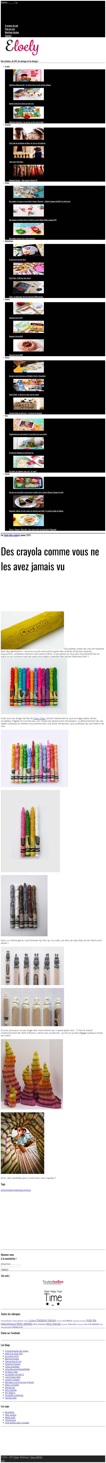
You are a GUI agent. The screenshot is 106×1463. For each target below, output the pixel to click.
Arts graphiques (6, 1320)
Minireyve (10, 1387)
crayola (7, 1190)
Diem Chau (39, 718)
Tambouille (10, 1397)
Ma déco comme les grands (19, 1382)
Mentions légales (12, 32)
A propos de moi (11, 25)
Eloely (16, 1457)
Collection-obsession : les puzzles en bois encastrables (26, 122)
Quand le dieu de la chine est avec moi (21, 103)
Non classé (64, 1324)
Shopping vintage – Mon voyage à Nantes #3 (23, 180)
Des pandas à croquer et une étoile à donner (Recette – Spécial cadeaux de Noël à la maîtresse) (39, 201)
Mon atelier (14, 535)
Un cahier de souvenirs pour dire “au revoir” (23, 471)
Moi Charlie (11, 1390)
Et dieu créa (11, 1371)
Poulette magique (14, 1395)
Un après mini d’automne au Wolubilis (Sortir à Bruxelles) (27, 376)
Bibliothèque (9, 241)
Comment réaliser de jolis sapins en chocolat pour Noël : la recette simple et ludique (36, 511)
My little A (10, 1392)
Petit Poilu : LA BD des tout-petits (20, 278)
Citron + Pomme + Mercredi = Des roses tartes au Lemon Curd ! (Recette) (32, 529)
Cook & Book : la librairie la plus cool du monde (24, 394)
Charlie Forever (12, 1364)
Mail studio (10, 1414)
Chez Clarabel (12, 1366)
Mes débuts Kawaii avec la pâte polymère (22, 238)
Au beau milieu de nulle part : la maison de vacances (25, 413)
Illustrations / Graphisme (79, 1320)
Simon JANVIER (36, 1457)
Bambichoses (12, 1358)
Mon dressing (39, 1324)
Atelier (7, 183)
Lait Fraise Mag (12, 1377)
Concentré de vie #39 (16, 355)
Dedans (7, 299)
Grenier (7, 66)
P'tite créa (72, 1324)
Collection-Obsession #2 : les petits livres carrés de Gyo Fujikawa (30, 85)
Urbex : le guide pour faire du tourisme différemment (26, 296)
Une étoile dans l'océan (17, 1422)
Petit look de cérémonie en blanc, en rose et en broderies (27, 143)
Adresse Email (5, 1264)
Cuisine (7, 474)
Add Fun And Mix (14, 1353)
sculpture (26, 1190)
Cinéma (26, 1320)
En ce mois (59, 1320)
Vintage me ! (17, 1327)
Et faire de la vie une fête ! (17, 259)
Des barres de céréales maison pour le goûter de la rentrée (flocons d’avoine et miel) (36, 492)
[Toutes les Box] (53, 1282)
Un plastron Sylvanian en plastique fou (21, 453)
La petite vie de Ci (14, 1374)
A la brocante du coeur (17, 1351)
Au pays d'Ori (12, 1356)
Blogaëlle (9, 1412)
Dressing (8, 124)
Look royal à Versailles (16, 162)
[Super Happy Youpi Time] (53, 1298)
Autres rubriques (18, 1320)
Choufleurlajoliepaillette (17, 1369)
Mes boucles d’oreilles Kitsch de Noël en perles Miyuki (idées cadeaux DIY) (32, 220)
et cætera (67, 1320)
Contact (8, 35)
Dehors (7, 357)
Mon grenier (53, 1323)
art (2, 1190)
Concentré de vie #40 (16, 336)
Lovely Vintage (12, 1379)
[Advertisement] (53, 594)
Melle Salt (10, 1417)
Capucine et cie (13, 1361)
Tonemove (10, 1420)
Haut (3, 1460)
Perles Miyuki (80, 1324)
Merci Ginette (12, 1384)
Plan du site (10, 29)
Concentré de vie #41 (16, 318)
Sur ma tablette (91, 1324)
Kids (6, 415)
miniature (16, 1190)
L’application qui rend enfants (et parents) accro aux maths (28, 434)
